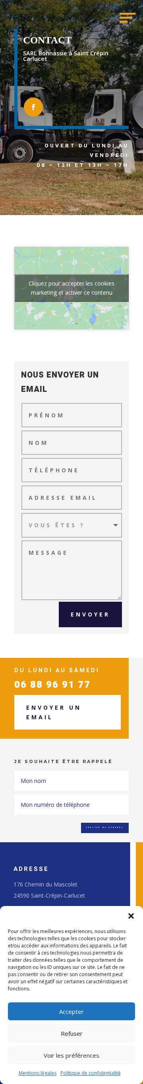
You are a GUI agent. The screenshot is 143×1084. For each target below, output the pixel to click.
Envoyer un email (53, 712)
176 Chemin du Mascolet (45, 884)
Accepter (71, 1012)
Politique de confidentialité (90, 1073)
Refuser (72, 1033)
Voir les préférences (71, 1055)
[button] (131, 916)
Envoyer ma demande (105, 827)
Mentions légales (37, 1073)
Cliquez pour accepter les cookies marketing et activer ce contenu (71, 288)
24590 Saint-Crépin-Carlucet (49, 895)
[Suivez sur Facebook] (33, 107)
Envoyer (90, 614)
